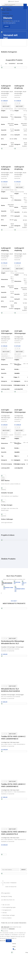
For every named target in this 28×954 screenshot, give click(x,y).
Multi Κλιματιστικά (7, 21)
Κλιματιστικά (5, 13)
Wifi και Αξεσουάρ (7, 18)
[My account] (26, 4)
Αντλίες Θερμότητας (7, 16)
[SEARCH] (22, 4)
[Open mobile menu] (1, 4)
